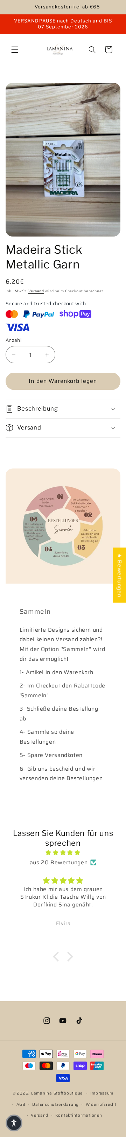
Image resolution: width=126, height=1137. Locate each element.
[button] (15, 49)
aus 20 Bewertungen (59, 862)
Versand (36, 291)
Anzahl (14, 340)
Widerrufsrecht (101, 1104)
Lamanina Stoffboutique (57, 1093)
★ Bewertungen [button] (119, 575)
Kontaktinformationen (78, 1115)
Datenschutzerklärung (55, 1104)
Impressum (101, 1093)
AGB (21, 1104)
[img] (63, 853)
